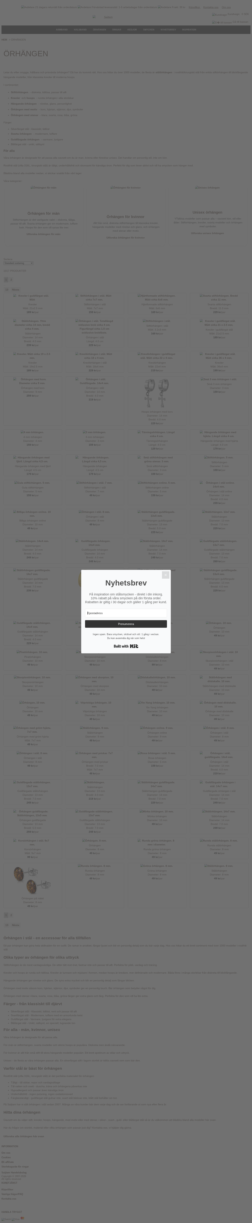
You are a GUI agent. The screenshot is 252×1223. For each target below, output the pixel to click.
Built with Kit (126, 646)
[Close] (165, 575)
